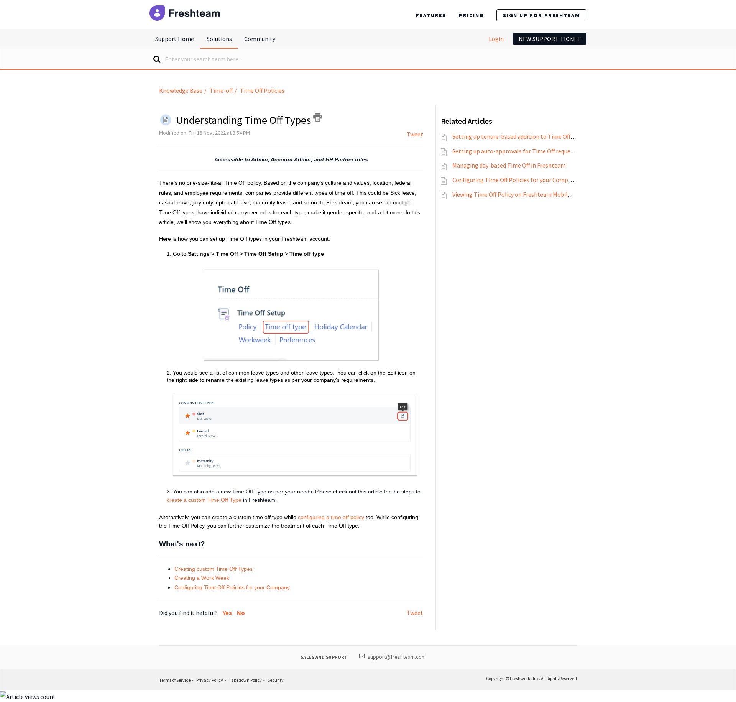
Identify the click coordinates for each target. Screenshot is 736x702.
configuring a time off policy (331, 517)
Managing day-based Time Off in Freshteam (509, 165)
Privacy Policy (209, 680)
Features (431, 15)
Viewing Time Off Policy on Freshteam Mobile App (517, 194)
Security (276, 680)
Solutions (219, 39)
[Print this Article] (317, 117)
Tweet (415, 134)
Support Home (174, 39)
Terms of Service (175, 680)
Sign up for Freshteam (541, 15)
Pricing (471, 15)
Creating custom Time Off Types (213, 569)
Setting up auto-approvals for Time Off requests (515, 151)
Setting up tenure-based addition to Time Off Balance (522, 136)
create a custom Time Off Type (204, 500)
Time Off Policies (262, 90)
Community (259, 39)
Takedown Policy (245, 680)
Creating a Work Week (201, 578)
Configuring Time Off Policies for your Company (232, 587)
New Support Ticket (549, 39)
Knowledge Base (180, 90)
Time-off (221, 90)
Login (496, 39)
